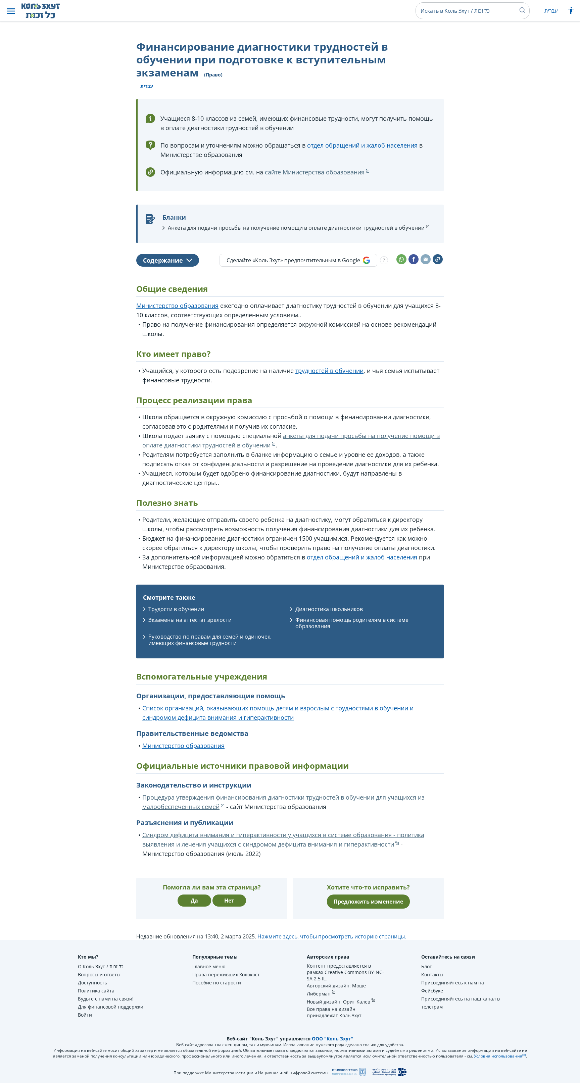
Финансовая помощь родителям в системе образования (351, 623)
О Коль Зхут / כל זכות (101, 966)
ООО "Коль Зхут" (332, 1038)
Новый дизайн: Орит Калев (338, 1001)
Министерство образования (177, 306)
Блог (426, 966)
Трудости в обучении (176, 609)
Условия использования (498, 1056)
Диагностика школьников (329, 609)
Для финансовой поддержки (110, 1007)
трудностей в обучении (329, 371)
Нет (229, 900)
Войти (85, 1015)
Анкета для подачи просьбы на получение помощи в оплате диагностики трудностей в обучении (296, 227)
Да (194, 900)
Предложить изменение (368, 901)
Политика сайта (96, 990)
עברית (551, 10)
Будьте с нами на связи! (106, 998)
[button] (10, 11)
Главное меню (209, 966)
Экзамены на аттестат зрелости (190, 620)
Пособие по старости (216, 982)
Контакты (432, 974)
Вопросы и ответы (99, 974)
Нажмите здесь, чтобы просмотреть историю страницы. (331, 936)
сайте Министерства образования (315, 172)
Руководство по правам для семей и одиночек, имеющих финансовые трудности (210, 640)
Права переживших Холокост (226, 974)
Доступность (92, 982)
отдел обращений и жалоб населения (362, 145)
